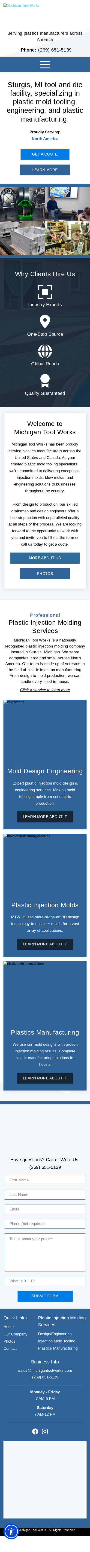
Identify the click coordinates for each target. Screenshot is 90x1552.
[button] (45, 64)
